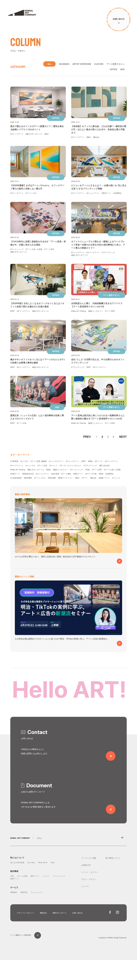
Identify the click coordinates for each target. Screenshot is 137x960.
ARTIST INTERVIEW (82, 63)
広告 (12, 876)
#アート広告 (21, 423)
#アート (85, 478)
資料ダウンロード (59, 912)
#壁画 (101, 473)
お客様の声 (86, 865)
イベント (46, 876)
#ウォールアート (77, 252)
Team (52, 862)
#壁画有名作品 (28, 473)
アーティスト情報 (88, 858)
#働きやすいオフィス (34, 134)
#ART (12, 311)
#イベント (53, 465)
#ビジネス (24, 461)
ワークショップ (59, 876)
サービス (14, 887)
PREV (87, 437)
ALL (49, 63)
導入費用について (112, 858)
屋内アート (14, 878)
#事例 (90, 461)
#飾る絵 (96, 137)
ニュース (85, 886)
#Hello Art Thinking (78, 311)
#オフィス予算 (91, 473)
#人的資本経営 (16, 478)
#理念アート (106, 193)
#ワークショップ (16, 249)
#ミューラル (30, 465)
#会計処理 (55, 473)
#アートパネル (31, 193)
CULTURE (98, 63)
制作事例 (14, 871)
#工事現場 (14, 461)
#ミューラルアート (56, 461)
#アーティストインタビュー (70, 465)
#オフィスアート (16, 134)
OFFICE (113, 69)
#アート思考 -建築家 (39, 461)
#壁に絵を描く (105, 465)
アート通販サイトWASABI (20, 935)
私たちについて (17, 857)
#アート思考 (49, 249)
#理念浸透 (52, 478)
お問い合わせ (77, 912)
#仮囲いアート (104, 478)
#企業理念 (117, 193)
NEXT (123, 437)
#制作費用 (28, 478)
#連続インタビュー (95, 311)
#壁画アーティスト (65, 478)
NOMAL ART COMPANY (20, 838)
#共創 (87, 469)
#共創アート (15, 473)
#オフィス (99, 461)
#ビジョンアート (93, 193)
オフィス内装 (22, 876)
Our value (31, 862)
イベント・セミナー (89, 872)
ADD (122, 69)
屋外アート (35, 876)
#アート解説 (66, 473)
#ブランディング (108, 252)
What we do (42, 862)
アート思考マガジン (115, 63)
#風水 (46, 134)
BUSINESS (64, 63)
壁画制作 (13, 892)
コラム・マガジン (88, 879)
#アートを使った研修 (34, 249)
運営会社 (43, 912)
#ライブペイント (16, 465)
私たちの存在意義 (17, 862)
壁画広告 (23, 892)
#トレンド (116, 478)
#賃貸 (48, 469)
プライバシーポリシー (25, 912)
